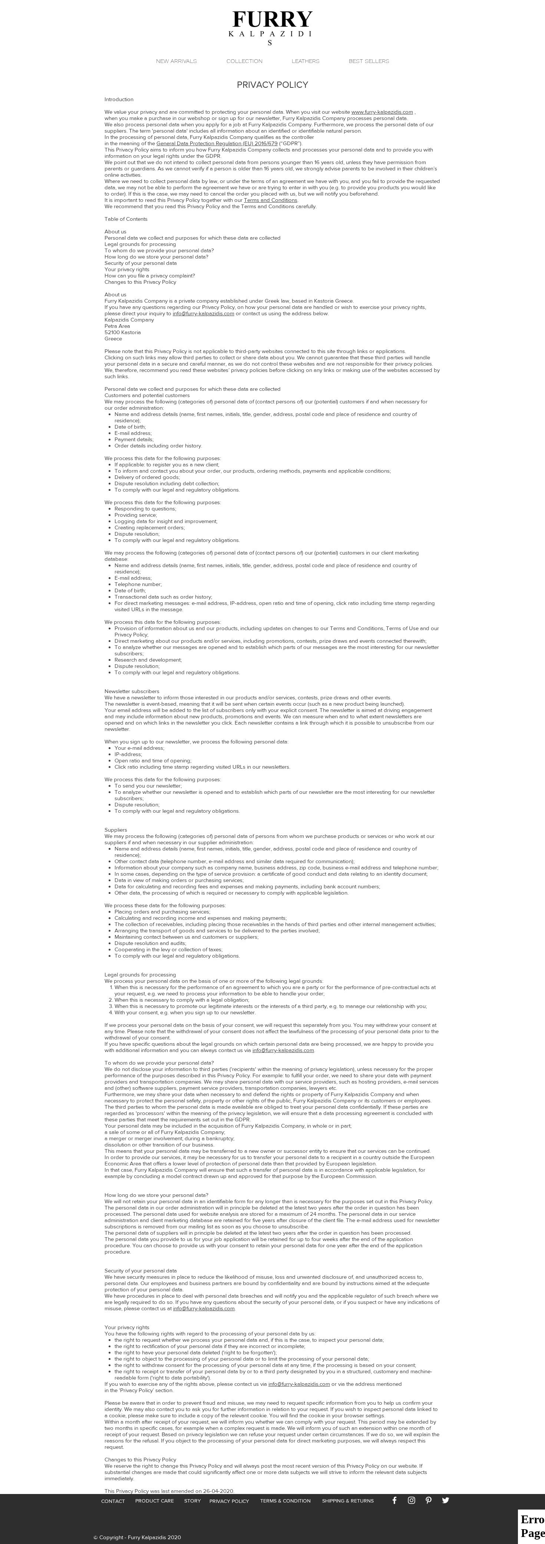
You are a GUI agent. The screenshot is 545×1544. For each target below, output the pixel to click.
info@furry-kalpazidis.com (203, 313)
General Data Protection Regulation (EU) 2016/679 (217, 143)
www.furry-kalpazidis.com (382, 112)
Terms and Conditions (270, 200)
